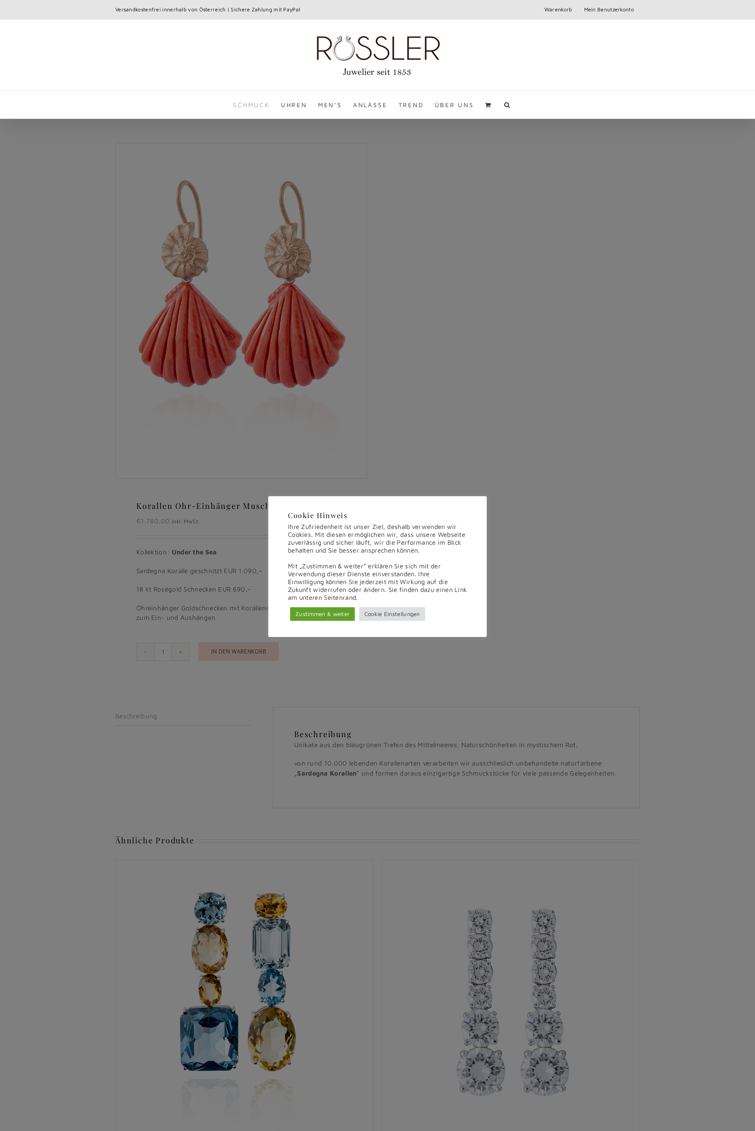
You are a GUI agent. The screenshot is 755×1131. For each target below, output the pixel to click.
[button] (507, 104)
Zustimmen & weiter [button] (322, 613)
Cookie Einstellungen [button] (392, 613)
